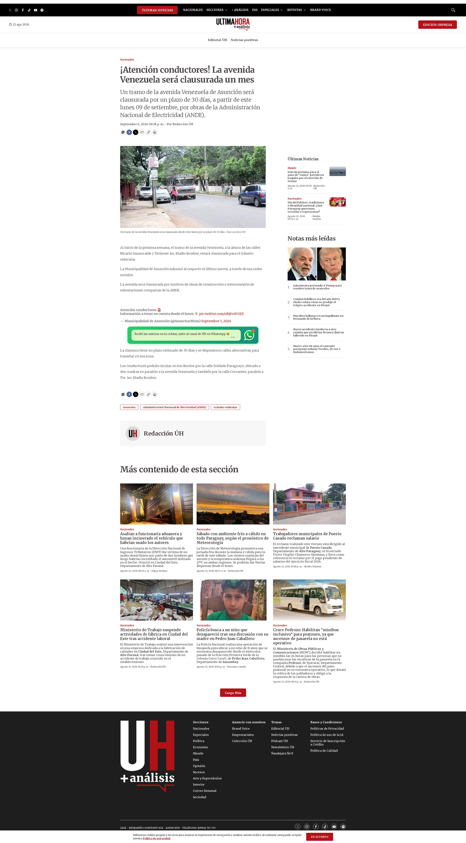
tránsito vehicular (225, 407)
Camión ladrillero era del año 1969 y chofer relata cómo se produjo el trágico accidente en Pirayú (316, 302)
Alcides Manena (312, 566)
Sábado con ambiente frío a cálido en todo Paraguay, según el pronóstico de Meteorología (233, 538)
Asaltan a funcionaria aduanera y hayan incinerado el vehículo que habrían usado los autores (151, 538)
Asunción (129, 407)
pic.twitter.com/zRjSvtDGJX (221, 314)
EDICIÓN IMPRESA (437, 25)
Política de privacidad (156, 838)
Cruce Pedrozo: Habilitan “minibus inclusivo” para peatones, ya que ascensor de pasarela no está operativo (306, 636)
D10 (254, 10)
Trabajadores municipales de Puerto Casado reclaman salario (307, 536)
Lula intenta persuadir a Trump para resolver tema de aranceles (317, 287)
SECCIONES (215, 10)
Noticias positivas (244, 40)
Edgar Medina (159, 570)
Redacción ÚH (163, 433)
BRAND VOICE (320, 10)
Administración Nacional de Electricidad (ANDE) (174, 407)
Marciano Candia (236, 666)
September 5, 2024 (216, 321)
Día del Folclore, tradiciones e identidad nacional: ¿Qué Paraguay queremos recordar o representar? (306, 207)
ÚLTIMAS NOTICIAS (157, 10)
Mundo (292, 168)
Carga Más (233, 693)
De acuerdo (319, 836)
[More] (226, 10)
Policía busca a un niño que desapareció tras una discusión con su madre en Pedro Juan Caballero (232, 634)
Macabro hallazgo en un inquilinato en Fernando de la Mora (318, 317)
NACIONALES (193, 10)
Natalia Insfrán (317, 217)
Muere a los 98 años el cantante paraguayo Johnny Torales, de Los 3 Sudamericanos (316, 349)
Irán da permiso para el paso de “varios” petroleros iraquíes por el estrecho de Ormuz (306, 176)
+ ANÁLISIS (240, 10)
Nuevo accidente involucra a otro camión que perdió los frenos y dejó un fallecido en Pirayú (318, 332)
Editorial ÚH (217, 40)
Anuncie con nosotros (249, 722)
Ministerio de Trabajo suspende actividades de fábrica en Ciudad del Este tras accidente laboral (154, 634)
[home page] (233, 24)
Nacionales (127, 59)
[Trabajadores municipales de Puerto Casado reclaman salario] (309, 503)
